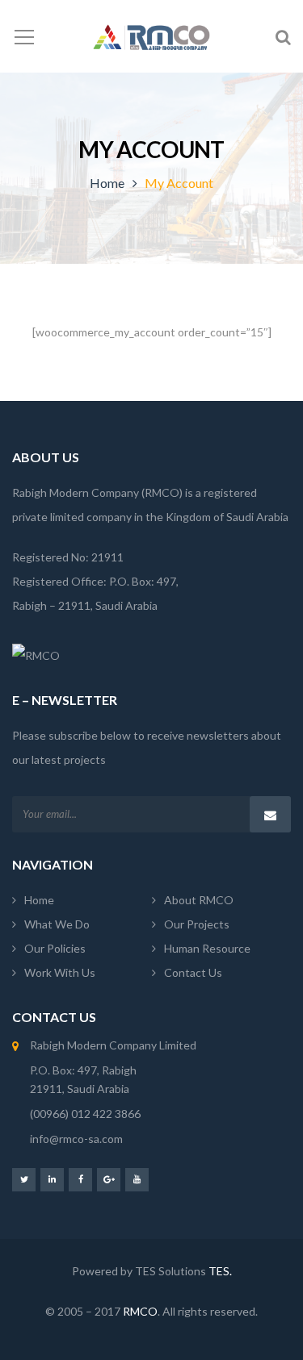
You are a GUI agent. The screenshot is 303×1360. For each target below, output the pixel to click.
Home (107, 182)
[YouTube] (137, 1179)
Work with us (59, 972)
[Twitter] (24, 1179)
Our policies (55, 948)
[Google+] (108, 1179)
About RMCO (199, 900)
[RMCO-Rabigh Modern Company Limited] (151, 36)
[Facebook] (80, 1179)
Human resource (207, 948)
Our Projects (196, 924)
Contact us (193, 972)
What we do (57, 924)
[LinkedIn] (52, 1179)
